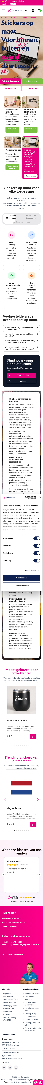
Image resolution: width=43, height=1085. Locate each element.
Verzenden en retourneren (13, 922)
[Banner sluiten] (40, 497)
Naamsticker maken (11, 111)
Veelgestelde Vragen (11, 999)
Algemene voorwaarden (8, 995)
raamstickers (14, 420)
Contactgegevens (10, 1006)
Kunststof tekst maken (30, 111)
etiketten (26, 422)
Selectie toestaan (21, 586)
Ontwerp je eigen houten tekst (31, 1003)
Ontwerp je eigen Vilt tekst (32, 1024)
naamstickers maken (17, 415)
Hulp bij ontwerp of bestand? (29, 152)
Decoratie (32, 88)
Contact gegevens (9, 926)
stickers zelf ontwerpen (18, 417)
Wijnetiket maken (31, 1019)
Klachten (6, 1014)
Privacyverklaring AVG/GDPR (9, 1019)
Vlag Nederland (14, 808)
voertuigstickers (15, 422)
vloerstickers (25, 420)
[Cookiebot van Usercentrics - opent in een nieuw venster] (26, 497)
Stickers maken (32, 81)
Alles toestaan (21, 578)
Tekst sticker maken (10, 81)
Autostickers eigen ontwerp (32, 1009)
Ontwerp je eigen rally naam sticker (33, 1029)
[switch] (36, 546)
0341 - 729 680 (10, 4)
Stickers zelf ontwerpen (29, 998)
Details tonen (30, 570)
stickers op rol (15, 425)
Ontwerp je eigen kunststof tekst (31, 1015)
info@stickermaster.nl (14, 954)
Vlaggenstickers (13, 150)
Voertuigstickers (10, 88)
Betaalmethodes (9, 1002)
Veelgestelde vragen (10, 918)
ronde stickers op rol (17, 627)
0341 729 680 (9, 1049)
